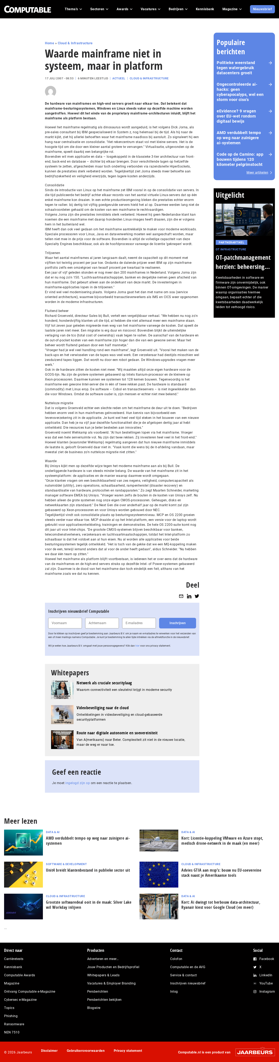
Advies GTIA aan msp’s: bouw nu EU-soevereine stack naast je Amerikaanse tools (221, 872)
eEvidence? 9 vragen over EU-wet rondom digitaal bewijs (236, 116)
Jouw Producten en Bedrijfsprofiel (113, 967)
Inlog (174, 991)
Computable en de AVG (187, 967)
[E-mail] (181, 596)
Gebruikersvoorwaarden (86, 1051)
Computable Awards (19, 975)
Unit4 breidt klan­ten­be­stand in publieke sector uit (88, 870)
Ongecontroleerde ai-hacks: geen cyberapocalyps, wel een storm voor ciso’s (240, 92)
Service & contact (183, 975)
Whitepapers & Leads (103, 975)
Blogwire (93, 1008)
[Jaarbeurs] (253, 1052)
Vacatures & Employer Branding (111, 983)
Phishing (11, 1016)
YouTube (266, 983)
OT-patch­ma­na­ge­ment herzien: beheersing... (243, 262)
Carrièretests (13, 959)
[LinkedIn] (189, 596)
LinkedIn (265, 975)
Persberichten (97, 991)
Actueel (118, 78)
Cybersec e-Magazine (20, 1000)
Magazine (11, 983)
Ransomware (14, 1024)
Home (49, 43)
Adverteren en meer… (103, 959)
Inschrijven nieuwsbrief (188, 983)
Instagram (267, 991)
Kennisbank (13, 967)
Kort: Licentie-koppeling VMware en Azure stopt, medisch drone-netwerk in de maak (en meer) (222, 840)
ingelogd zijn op (77, 783)
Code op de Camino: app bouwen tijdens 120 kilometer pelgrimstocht (240, 159)
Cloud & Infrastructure (75, 43)
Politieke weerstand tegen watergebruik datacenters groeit (236, 67)
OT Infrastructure (231, 249)
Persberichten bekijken (104, 1000)
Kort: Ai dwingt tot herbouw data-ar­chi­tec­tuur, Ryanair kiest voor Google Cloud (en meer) (220, 904)
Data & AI (53, 832)
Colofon (176, 959)
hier (137, 645)
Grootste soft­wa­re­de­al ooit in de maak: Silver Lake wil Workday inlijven (88, 904)
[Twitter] (196, 596)
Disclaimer (49, 1051)
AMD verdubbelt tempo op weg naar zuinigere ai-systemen (239, 137)
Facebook (266, 959)
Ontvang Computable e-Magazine (29, 991)
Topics (9, 1008)
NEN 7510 (11, 1032)
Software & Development (66, 864)
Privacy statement (128, 1051)
